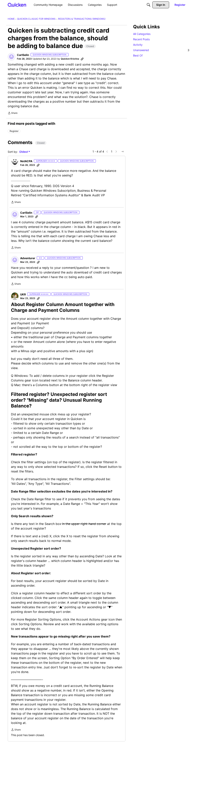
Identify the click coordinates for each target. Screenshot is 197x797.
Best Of (138, 55)
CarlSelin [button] (23, 55)
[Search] (148, 4)
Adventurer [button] (27, 258)
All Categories (141, 33)
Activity (138, 44)
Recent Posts (141, 39)
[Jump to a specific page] (122, 151)
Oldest (23, 152)
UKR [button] (23, 294)
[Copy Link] (82, 59)
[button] (11, 57)
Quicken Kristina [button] (70, 58)
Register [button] (14, 131)
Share (13, 113)
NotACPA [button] (26, 161)
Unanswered (161, 50)
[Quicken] (17, 5)
